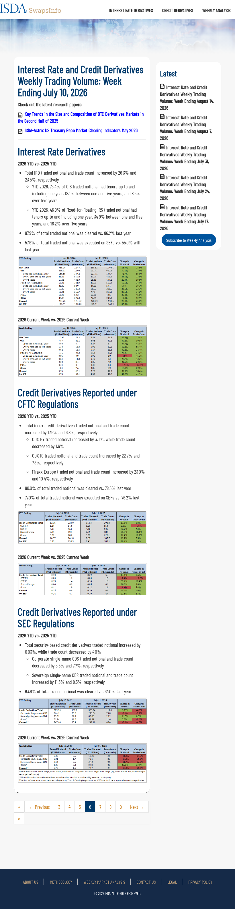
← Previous (39, 807)
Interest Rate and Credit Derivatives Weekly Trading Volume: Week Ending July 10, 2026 (80, 80)
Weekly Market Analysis (104, 882)
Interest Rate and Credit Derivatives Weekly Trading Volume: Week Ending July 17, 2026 (184, 217)
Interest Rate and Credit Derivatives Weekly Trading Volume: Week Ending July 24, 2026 (185, 187)
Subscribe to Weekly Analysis (188, 240)
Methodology (61, 882)
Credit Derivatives (177, 10)
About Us (30, 882)
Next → (137, 807)
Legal (172, 882)
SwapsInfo (31, 11)
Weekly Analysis (216, 10)
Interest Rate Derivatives (131, 10)
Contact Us (146, 882)
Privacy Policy (200, 882)
